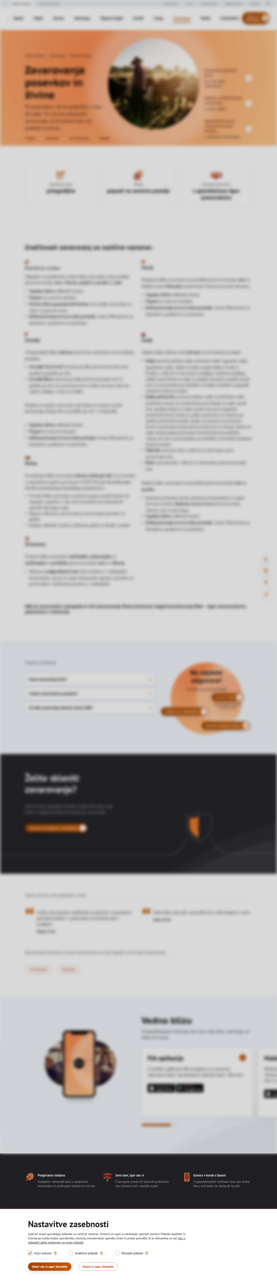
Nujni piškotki (43, 1253)
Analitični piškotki (86, 1253)
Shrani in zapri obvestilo (98, 1267)
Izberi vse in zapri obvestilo (49, 1267)
